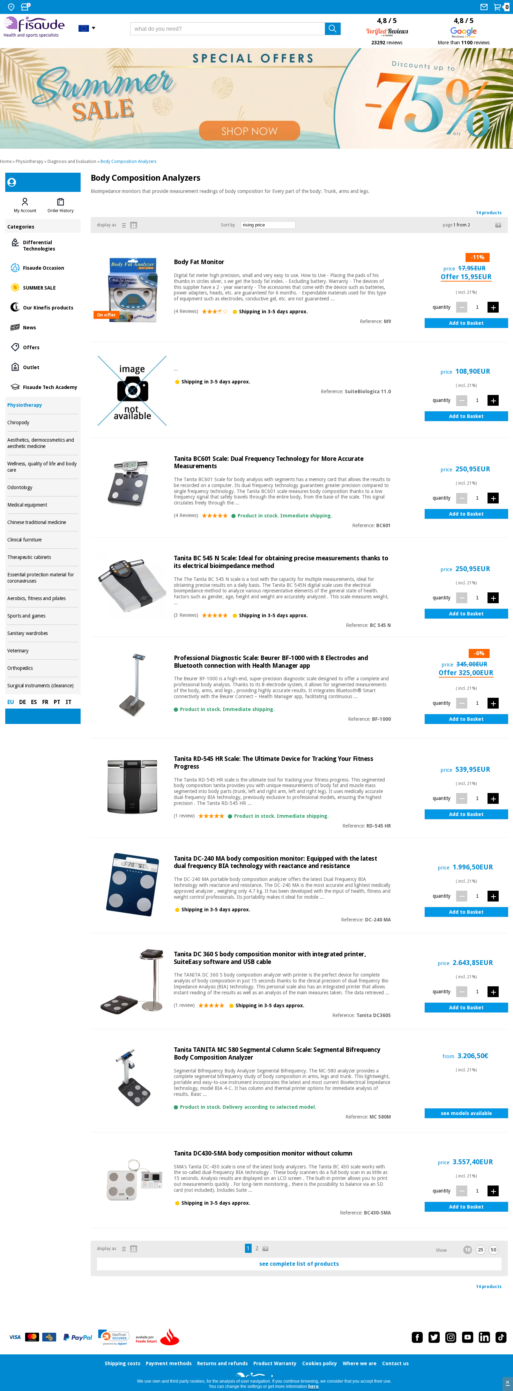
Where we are (360, 1363)
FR (45, 702)
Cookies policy (319, 1363)
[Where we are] (12, 7)
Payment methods (169, 1363)
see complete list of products (299, 1264)
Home (6, 161)
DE (22, 702)
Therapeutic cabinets (42, 557)
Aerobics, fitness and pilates (42, 598)
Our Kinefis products (42, 307)
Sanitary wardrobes (42, 633)
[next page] (498, 225)
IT (69, 702)
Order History (60, 210)
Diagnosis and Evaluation (71, 161)
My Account (25, 210)
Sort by (228, 225)
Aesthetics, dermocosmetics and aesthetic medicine (42, 443)
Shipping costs (122, 1363)
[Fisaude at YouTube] (467, 1337)
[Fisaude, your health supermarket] (35, 28)
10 (467, 1249)
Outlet (42, 367)
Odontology (42, 487)
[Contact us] (485, 7)
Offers (42, 347)
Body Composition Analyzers (128, 161)
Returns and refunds (222, 1363)
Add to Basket (466, 323)
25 (480, 1249)
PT (57, 702)
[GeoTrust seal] (114, 1337)
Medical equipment (42, 505)
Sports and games (42, 616)
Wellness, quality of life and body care (42, 467)
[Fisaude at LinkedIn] (484, 1337)
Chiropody (42, 422)
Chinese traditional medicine (42, 522)
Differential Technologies (42, 245)
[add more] (493, 307)
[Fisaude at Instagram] (450, 1337)
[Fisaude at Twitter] (434, 1337)
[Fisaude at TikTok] (501, 1337)
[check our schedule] (26, 7)
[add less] (461, 307)
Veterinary (42, 650)
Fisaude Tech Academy (42, 387)
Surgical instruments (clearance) (42, 685)
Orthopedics (42, 668)
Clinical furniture (42, 539)
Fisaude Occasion (42, 267)
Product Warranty (275, 1363)
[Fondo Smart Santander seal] (159, 1337)
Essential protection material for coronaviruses (42, 578)
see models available (466, 1113)
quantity (442, 307)
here (313, 1386)
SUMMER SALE (42, 287)
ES (34, 702)
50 (493, 1249)
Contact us (395, 1363)
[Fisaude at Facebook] (417, 1337)
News (42, 327)
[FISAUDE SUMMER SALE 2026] (256, 98)
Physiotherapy (29, 161)
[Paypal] (78, 1337)
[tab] (25, 205)
